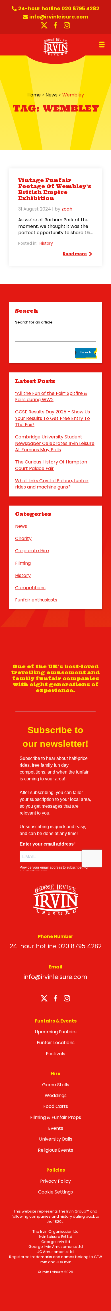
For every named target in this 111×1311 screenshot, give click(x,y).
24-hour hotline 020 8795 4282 (56, 946)
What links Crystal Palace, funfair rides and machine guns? (52, 483)
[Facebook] (55, 999)
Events (55, 1128)
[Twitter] (44, 999)
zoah (66, 209)
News (51, 95)
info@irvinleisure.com (55, 977)
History (46, 243)
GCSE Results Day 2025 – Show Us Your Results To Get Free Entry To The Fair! (52, 418)
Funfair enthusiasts (36, 600)
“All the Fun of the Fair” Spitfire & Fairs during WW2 (51, 396)
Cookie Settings (55, 1192)
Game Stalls (55, 1084)
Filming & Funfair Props (55, 1117)
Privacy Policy (55, 1181)
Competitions (30, 587)
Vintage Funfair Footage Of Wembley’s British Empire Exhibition (54, 189)
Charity (23, 538)
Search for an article (34, 322)
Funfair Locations (56, 1042)
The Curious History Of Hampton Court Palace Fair (51, 465)
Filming (23, 563)
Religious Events (55, 1150)
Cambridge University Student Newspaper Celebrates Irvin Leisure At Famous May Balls (54, 443)
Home (34, 95)
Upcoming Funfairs (56, 1031)
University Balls (55, 1139)
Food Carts (55, 1106)
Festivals (55, 1053)
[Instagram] (66, 999)
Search (85, 352)
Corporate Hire (32, 550)
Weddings (56, 1095)
